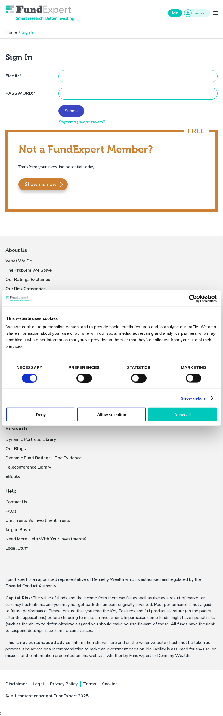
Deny (41, 414)
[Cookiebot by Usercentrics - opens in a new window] (193, 298)
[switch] (84, 378)
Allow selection (111, 414)
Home (11, 32)
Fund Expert (40, 13)
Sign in (200, 13)
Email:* (13, 76)
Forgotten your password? (81, 122)
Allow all (182, 414)
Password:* (20, 93)
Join (175, 13)
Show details (193, 398)
